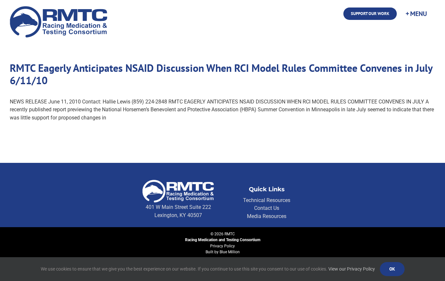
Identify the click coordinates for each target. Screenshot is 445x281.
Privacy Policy (222, 246)
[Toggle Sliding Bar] (416, 13)
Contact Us (266, 208)
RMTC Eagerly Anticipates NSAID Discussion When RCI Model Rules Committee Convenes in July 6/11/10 (221, 74)
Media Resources (266, 216)
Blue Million (230, 252)
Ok (392, 269)
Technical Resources (266, 200)
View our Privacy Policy (351, 269)
